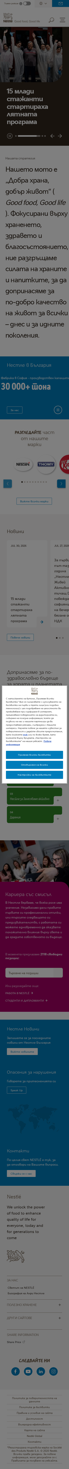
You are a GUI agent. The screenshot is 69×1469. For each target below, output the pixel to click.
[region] (34, 734)
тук (25, 734)
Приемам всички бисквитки (34, 754)
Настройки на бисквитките (34, 774)
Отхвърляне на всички (34, 764)
